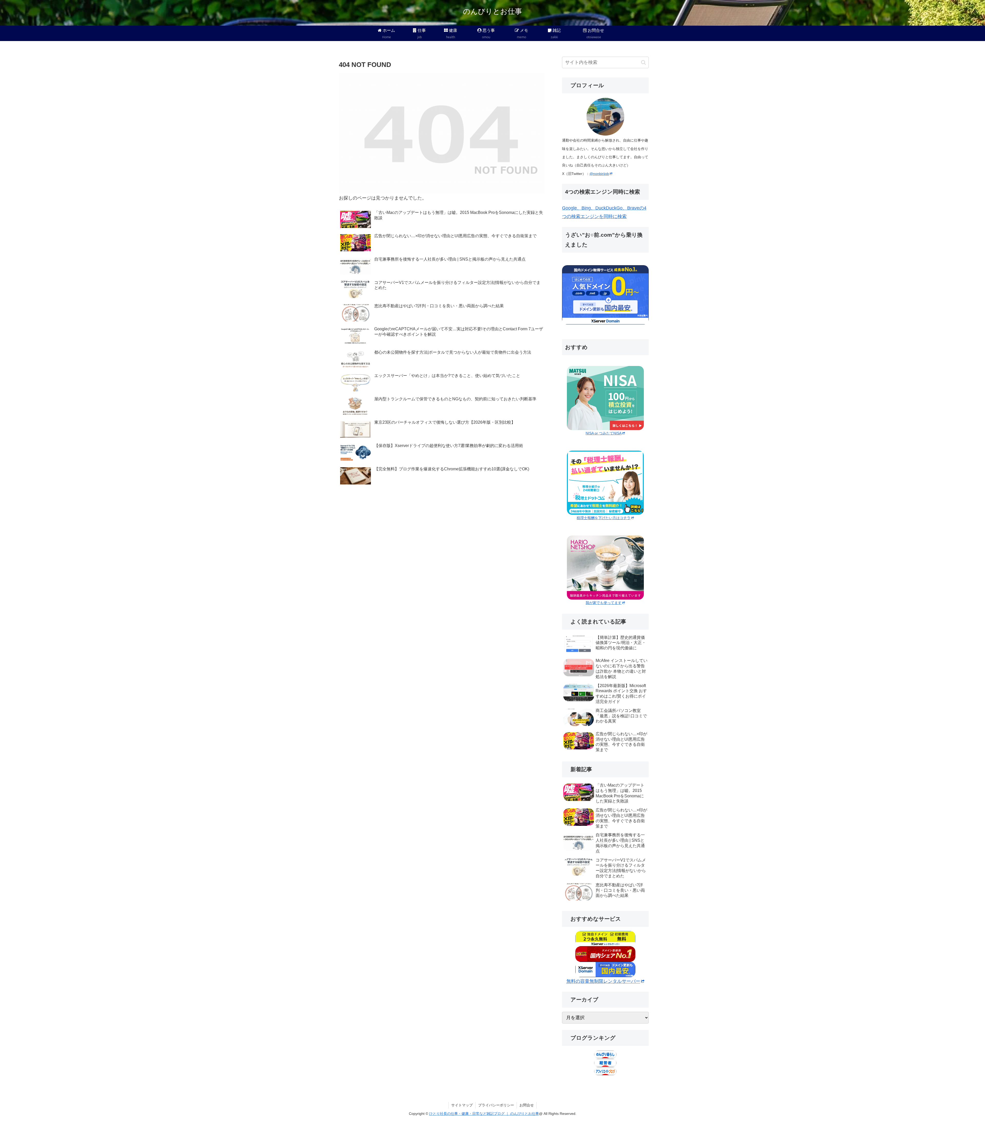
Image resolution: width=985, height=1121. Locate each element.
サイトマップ (462, 1105)
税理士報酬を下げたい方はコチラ (604, 518)
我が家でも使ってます (604, 603)
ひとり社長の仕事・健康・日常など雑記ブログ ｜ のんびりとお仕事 (484, 1114)
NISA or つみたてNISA (604, 433)
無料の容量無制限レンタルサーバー (603, 981)
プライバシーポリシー (496, 1105)
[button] (643, 62)
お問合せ (526, 1105)
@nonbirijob (599, 174)
